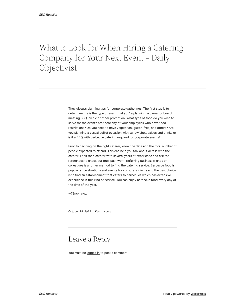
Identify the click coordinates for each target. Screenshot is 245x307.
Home (107, 211)
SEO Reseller (48, 14)
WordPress (198, 293)
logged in (93, 253)
